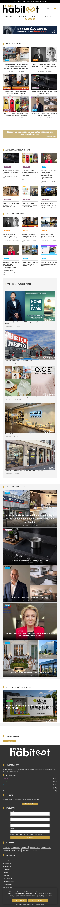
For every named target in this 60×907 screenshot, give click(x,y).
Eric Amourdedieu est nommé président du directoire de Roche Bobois (44, 67)
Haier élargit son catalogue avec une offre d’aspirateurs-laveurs (11, 205)
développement (34, 847)
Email (11, 823)
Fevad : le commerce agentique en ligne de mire (48, 204)
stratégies (34, 850)
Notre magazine (7, 860)
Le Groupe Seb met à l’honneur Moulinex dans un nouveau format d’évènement (16, 114)
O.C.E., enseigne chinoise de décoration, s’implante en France (22, 397)
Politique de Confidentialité (38, 900)
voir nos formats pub (30, 803)
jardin (13, 850)
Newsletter (6, 875)
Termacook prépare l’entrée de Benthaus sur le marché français (44, 92)
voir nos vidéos (10, 741)
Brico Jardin (22, 16)
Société (12, 828)
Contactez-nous (7, 884)
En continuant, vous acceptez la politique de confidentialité (27, 834)
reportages (26, 850)
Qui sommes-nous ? (8, 881)
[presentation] (50, 718)
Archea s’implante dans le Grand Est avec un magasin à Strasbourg (24, 470)
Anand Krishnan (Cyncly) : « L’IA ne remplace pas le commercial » (44, 114)
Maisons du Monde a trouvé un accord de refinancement (21, 434)
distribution (25, 847)
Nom (11, 817)
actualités (6, 847)
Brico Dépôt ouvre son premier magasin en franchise (20, 360)
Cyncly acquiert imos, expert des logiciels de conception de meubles (49, 264)
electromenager (46, 847)
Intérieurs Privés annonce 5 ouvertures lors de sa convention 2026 (30, 264)
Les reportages (7, 866)
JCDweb (42, 904)
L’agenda (5, 872)
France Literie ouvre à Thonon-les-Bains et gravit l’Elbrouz (48, 236)
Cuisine (34, 16)
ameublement (15, 847)
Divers (30, 791)
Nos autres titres (7, 878)
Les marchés (6, 869)
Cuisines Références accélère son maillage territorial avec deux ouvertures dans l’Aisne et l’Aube (16, 67)
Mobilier (48, 16)
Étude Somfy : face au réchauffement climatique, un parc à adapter (29, 205)
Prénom (12, 811)
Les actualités (7, 863)
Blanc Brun (8, 16)
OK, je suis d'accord (19, 900)
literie (19, 850)
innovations (7, 850)
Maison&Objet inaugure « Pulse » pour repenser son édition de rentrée (16, 92)
